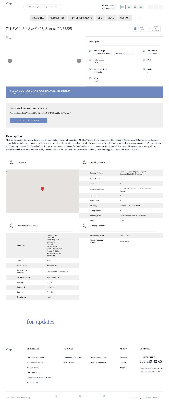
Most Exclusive (69, 362)
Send (132, 325)
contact (125, 18)
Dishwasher (51, 242)
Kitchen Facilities (53, 251)
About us (123, 357)
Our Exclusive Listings (36, 357)
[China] (129, 7)
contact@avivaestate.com (154, 368)
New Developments (98, 362)
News (111, 18)
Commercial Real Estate (73, 357)
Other (122, 221)
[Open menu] (137, 18)
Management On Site (54, 253)
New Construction (34, 372)
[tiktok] (150, 7)
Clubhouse (50, 237)
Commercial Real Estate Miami (39, 377)
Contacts (123, 362)
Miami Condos (32, 367)
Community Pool (53, 240)
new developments (81, 18)
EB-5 (100, 18)
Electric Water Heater (54, 249)
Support (123, 367)
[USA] (123, 7)
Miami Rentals (32, 382)
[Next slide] (79, 61)
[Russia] (141, 7)
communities (57, 18)
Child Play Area (52, 235)
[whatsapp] (156, 7)
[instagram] (161, 7)
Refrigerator (51, 255)
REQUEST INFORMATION (28, 120)
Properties (38, 18)
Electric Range (52, 246)
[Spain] (135, 7)
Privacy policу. (25, 398)
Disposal (50, 244)
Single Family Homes (35, 362)
